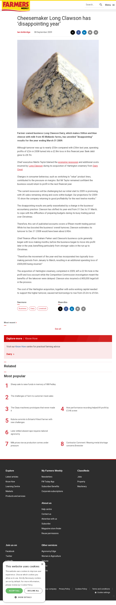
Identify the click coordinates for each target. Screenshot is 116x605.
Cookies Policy (81, 589)
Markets (9, 491)
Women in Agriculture (51, 556)
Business (22, 309)
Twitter (9, 556)
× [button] (42, 564)
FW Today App (48, 481)
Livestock (42, 309)
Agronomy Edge (49, 551)
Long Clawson (36, 166)
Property (81, 481)
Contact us (46, 514)
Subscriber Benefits (50, 486)
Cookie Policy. (27, 585)
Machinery (82, 486)
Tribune (45, 561)
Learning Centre (13, 486)
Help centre (47, 509)
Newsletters (47, 477)
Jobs (79, 477)
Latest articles (12, 477)
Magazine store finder (51, 528)
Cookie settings (103, 592)
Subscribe (46, 524)
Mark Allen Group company (45, 589)
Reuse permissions (50, 533)
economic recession (68, 162)
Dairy (33, 309)
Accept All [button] (14, 591)
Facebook (10, 551)
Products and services (15, 496)
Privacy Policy (64, 589)
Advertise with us (49, 519)
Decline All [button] (33, 591)
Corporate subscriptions (52, 491)
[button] (24, 597)
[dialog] (24, 581)
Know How (20, 346)
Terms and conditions (101, 589)
